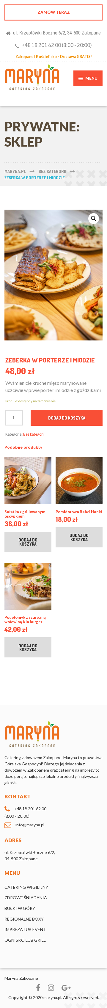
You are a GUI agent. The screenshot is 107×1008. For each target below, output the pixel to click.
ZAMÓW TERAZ (53, 12)
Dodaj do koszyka (66, 417)
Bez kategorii (34, 434)
